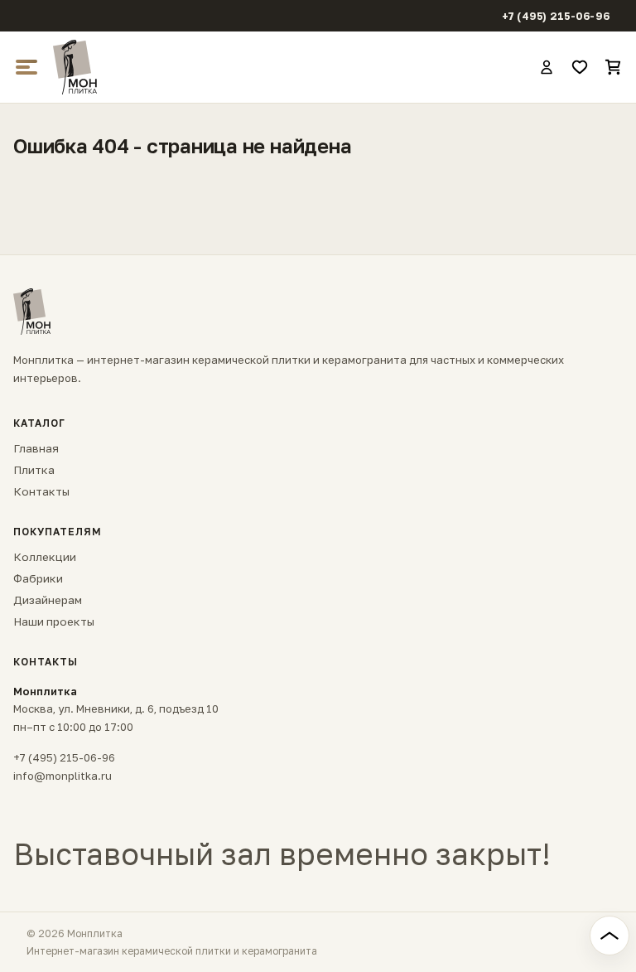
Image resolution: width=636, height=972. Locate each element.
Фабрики (38, 578)
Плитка (34, 469)
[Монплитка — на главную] (288, 67)
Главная (36, 448)
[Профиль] (546, 67)
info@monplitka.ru (62, 775)
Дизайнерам (47, 600)
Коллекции (44, 556)
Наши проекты (53, 621)
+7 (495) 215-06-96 (556, 16)
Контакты (41, 491)
